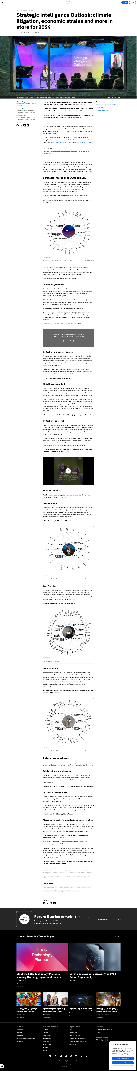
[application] (68, 471)
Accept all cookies (122, 1062)
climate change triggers (83, 142)
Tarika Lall (19, 108)
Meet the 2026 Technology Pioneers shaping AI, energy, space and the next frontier (39, 977)
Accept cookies (68, 340)
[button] (68, 471)
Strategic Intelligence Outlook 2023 (106, 104)
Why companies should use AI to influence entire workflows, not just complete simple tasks (54, 1009)
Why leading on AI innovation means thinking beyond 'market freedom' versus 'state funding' (107, 1009)
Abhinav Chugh (21, 102)
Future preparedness (102, 110)
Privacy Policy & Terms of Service (68, 1061)
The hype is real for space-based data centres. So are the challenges (81, 1009)
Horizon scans (100, 107)
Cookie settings (123, 1067)
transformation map (72, 195)
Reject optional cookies (123, 1058)
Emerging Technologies (25, 11)
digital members (64, 189)
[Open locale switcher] (2, 1066)
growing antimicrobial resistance (61, 142)
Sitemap (68, 1064)
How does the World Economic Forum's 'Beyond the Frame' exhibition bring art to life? (26, 1009)
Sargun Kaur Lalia (21, 115)
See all (118, 936)
